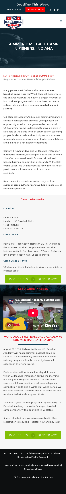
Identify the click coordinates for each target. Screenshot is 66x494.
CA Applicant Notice (43, 477)
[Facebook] (54, 10)
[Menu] (60, 21)
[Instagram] (58, 10)
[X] (50, 10)
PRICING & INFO (18, 279)
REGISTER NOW (35, 9)
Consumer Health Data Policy (47, 465)
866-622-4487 (14, 9)
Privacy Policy (25, 465)
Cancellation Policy (33, 469)
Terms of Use (11, 465)
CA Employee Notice (23, 477)
